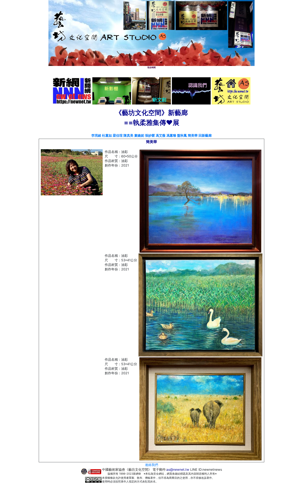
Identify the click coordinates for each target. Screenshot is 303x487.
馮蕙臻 (171, 135)
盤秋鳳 (182, 135)
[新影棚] (111, 90)
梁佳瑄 (118, 135)
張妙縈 (150, 135)
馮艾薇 (161, 135)
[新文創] (151, 90)
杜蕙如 (107, 135)
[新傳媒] (72, 90)
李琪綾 (96, 135)
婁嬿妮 (139, 135)
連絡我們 (151, 465)
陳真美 (128, 135)
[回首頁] (231, 90)
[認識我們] (191, 90)
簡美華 (193, 135)
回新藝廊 (205, 135)
